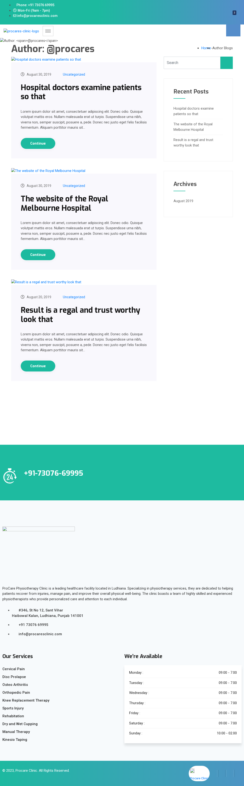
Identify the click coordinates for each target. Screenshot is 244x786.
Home (206, 48)
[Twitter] (221, 773)
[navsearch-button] (233, 30)
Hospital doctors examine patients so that (81, 92)
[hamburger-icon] (48, 31)
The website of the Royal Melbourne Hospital (64, 203)
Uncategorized (74, 74)
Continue (38, 143)
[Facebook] (213, 773)
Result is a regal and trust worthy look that (80, 314)
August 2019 (183, 201)
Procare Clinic (26, 770)
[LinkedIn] (230, 773)
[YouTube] (238, 773)
